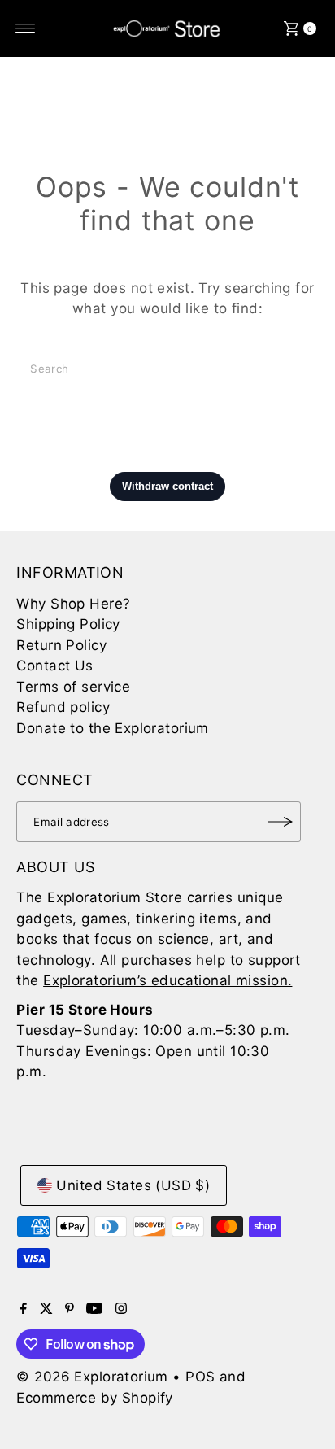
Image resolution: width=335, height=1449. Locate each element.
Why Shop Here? (73, 604)
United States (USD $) (133, 1185)
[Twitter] (46, 1309)
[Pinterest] (69, 1309)
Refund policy (63, 707)
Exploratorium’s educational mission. (167, 980)
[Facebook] (23, 1309)
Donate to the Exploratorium (112, 728)
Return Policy (61, 645)
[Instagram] (121, 1309)
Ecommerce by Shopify (94, 1398)
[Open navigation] (25, 28)
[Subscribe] (280, 821)
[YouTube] (94, 1309)
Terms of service (73, 687)
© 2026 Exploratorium (92, 1376)
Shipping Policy (68, 624)
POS (200, 1376)
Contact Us (54, 665)
